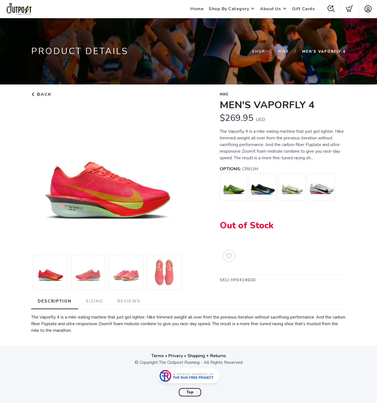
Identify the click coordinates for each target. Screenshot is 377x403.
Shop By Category (229, 9)
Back (43, 94)
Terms (157, 356)
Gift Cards (303, 9)
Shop (258, 51)
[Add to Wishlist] (229, 256)
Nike (283, 51)
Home (197, 9)
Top (190, 392)
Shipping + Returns (206, 356)
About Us (270, 9)
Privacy (175, 356)
